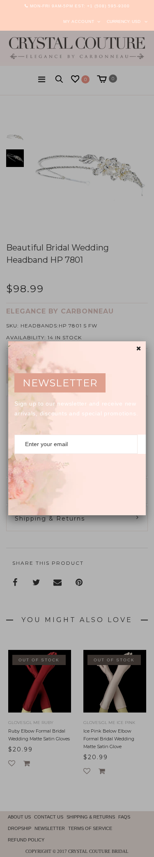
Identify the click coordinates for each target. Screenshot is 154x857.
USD (136, 21)
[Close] (138, 348)
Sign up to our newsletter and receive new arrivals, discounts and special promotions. (76, 408)
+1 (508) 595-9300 (108, 6)
